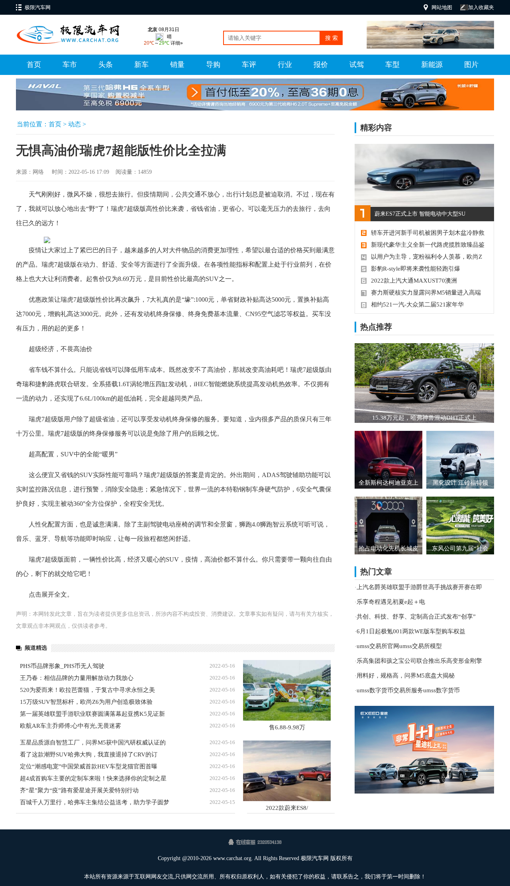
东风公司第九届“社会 (460, 548)
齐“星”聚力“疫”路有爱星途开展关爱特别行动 (79, 790)
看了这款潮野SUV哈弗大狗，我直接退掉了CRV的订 (88, 754)
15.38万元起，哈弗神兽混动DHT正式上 (424, 418)
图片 (471, 65)
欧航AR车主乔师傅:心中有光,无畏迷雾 (70, 726)
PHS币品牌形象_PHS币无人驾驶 (62, 666)
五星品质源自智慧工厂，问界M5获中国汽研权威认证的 (93, 742)
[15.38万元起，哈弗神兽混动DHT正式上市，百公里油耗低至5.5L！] (424, 383)
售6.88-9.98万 (287, 727)
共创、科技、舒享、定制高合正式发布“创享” (416, 616)
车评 (249, 65)
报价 (321, 65)
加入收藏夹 (481, 7)
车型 (392, 65)
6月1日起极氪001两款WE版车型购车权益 (411, 631)
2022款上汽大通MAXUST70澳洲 (414, 280)
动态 (74, 124)
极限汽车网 (38, 7)
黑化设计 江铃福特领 (460, 482)
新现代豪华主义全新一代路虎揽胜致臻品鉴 (427, 245)
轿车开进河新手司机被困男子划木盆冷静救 (427, 233)
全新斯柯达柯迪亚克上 (388, 482)
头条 (105, 65)
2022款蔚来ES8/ (287, 808)
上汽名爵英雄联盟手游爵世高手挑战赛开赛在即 (419, 587)
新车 (141, 65)
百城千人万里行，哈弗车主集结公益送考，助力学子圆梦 (94, 802)
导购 (213, 65)
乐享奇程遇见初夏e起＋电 (391, 602)
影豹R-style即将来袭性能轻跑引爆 (415, 268)
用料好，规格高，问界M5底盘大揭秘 (406, 675)
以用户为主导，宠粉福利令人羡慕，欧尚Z (426, 256)
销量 (177, 65)
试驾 (356, 65)
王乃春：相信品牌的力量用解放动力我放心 (76, 678)
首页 (34, 65)
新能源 (432, 65)
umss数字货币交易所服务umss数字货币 (408, 690)
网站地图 (442, 7)
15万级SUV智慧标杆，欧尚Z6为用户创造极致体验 (86, 702)
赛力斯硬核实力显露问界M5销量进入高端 (426, 292)
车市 (70, 65)
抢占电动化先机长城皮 (388, 548)
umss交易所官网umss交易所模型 (399, 646)
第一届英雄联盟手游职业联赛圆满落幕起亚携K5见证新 (92, 714)
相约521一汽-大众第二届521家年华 (417, 304)
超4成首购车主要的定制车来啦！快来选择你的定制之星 (93, 778)
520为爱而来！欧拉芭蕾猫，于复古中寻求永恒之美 (87, 690)
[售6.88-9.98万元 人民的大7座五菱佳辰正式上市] (287, 690)
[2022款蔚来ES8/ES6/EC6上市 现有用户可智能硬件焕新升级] (287, 771)
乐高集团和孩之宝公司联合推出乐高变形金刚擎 (419, 661)
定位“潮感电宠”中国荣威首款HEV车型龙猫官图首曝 (88, 766)
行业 (285, 65)
